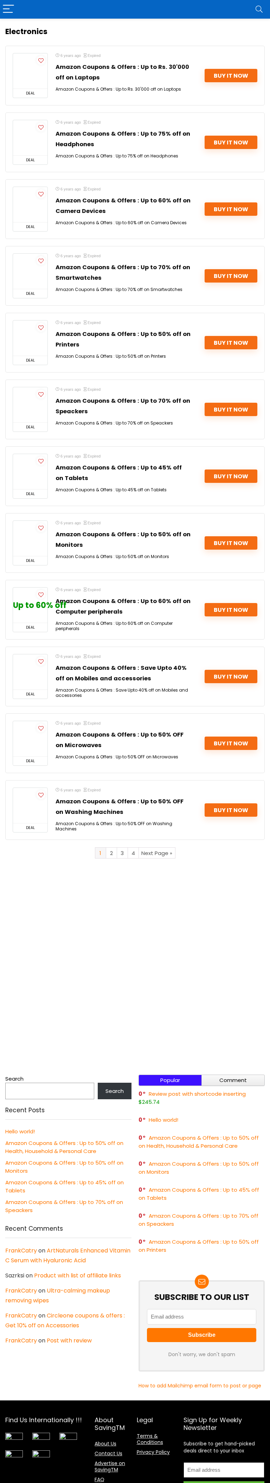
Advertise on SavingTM (110, 1466)
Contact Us (108, 1453)
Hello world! (20, 1131)
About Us (105, 1443)
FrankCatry (21, 1250)
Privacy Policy (153, 1452)
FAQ (99, 1479)
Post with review (69, 1340)
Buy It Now (231, 76)
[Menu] (8, 9)
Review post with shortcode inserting (197, 1093)
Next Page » (156, 853)
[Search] (259, 9)
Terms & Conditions (150, 1439)
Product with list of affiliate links (77, 1275)
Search (14, 1078)
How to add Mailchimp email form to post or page (200, 1385)
